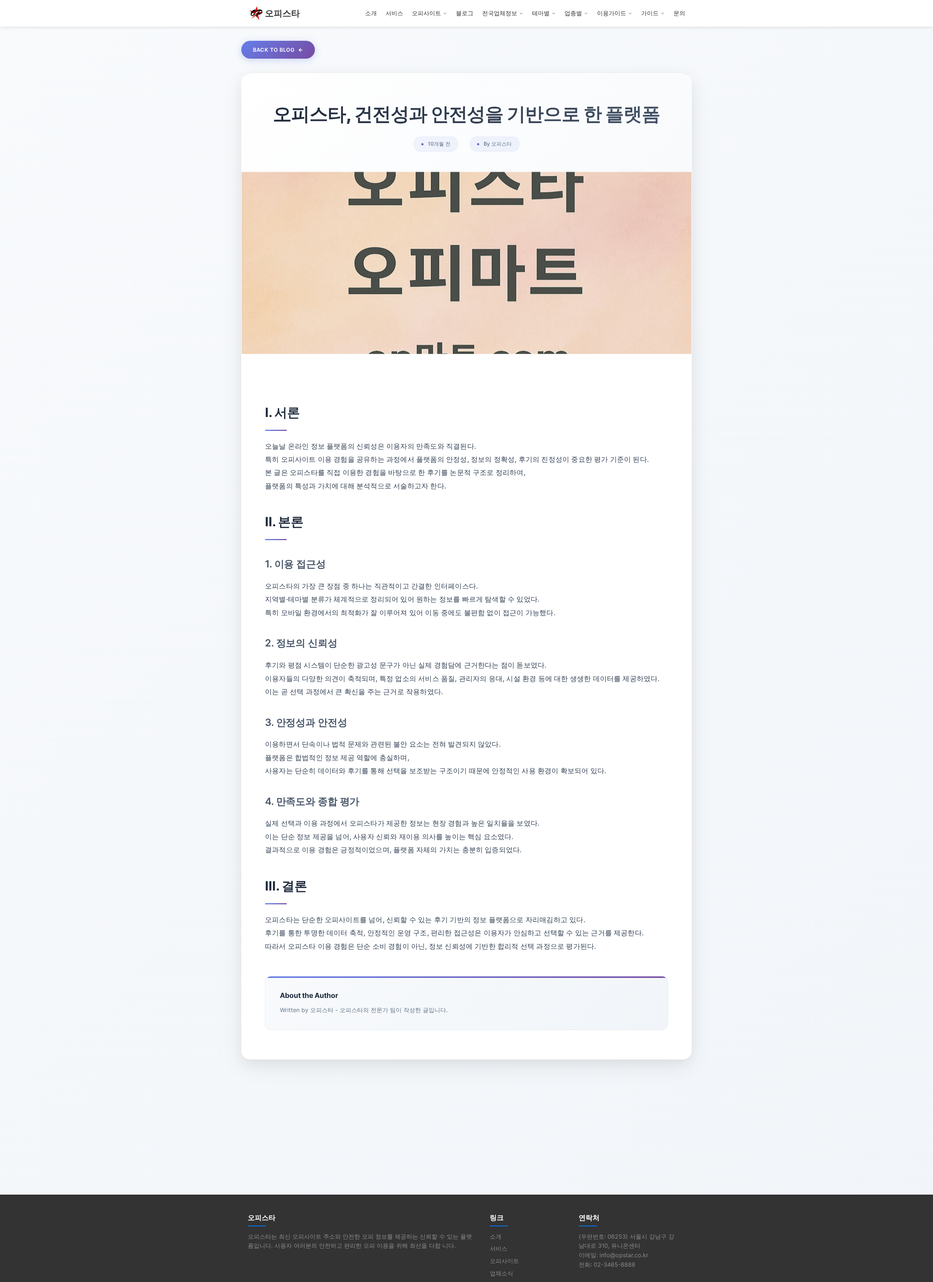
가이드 (650, 13)
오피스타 (282, 13)
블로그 (464, 13)
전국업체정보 (499, 13)
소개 (371, 13)
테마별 (541, 13)
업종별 (573, 13)
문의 (679, 13)
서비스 (394, 13)
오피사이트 (426, 13)
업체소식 (501, 1273)
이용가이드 (611, 13)
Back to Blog (273, 50)
